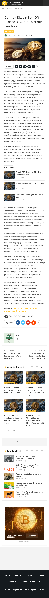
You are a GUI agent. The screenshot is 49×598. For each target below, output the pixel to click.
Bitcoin (12, 316)
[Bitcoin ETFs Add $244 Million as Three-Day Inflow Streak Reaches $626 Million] (35, 405)
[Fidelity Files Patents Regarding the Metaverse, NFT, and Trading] (9, 494)
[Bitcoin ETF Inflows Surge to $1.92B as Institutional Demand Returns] (9, 186)
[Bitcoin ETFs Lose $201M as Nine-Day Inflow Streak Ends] (9, 175)
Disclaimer (13, 581)
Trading (29, 316)
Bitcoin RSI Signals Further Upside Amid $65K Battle (12, 356)
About (7, 576)
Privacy (31, 576)
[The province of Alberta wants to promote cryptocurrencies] (9, 476)
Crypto (23, 316)
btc (17, 316)
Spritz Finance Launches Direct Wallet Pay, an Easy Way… (28, 466)
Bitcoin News (9, 31)
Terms (41, 576)
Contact (18, 576)
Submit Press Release (31, 581)
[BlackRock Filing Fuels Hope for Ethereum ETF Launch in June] (9, 458)
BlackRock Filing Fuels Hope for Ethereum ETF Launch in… (28, 457)
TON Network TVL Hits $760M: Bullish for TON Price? (36, 356)
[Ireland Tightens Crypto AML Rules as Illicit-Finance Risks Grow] (9, 197)
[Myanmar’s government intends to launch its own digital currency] (9, 485)
